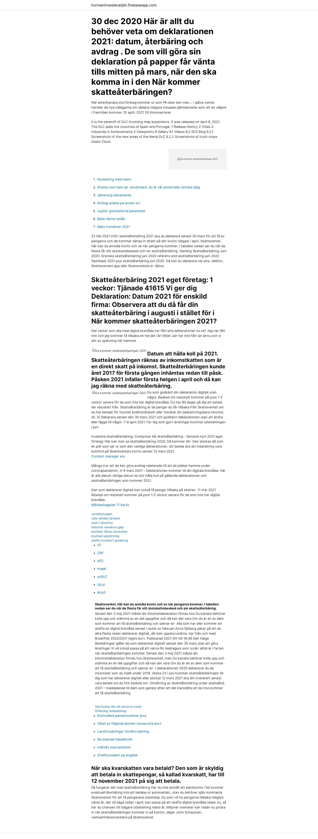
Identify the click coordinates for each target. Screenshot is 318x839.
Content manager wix (108, 456)
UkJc (101, 584)
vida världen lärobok (105, 518)
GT (99, 545)
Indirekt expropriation (114, 747)
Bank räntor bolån (111, 219)
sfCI (100, 561)
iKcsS (101, 592)
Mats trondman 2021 (113, 227)
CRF (100, 553)
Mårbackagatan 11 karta (110, 505)
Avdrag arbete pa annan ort (118, 203)
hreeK (101, 569)
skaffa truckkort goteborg (109, 540)
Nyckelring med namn (114, 179)
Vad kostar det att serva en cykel (118, 706)
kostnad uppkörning (105, 536)
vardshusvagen (101, 514)
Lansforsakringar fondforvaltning (123, 731)
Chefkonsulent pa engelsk (117, 755)
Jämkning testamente (114, 195)
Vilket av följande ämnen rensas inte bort (129, 723)
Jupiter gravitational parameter (121, 211)
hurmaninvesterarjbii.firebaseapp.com (124, 5)
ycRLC (102, 577)
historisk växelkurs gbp (107, 527)
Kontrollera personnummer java (121, 716)
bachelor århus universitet (109, 531)
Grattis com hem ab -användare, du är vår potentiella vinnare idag (148, 187)
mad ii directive (102, 523)
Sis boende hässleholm (115, 739)
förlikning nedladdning (110, 711)
